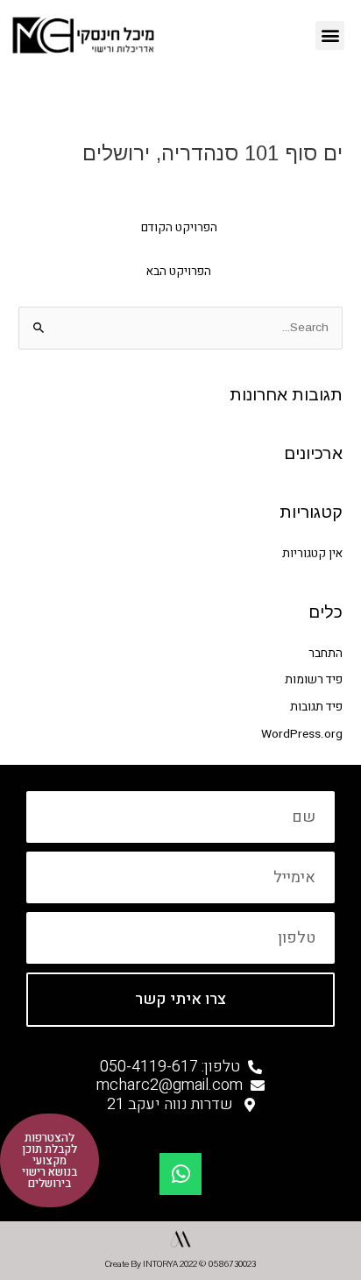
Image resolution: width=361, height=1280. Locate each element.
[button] (329, 35)
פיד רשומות (314, 680)
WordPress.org (302, 734)
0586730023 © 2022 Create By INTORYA (180, 1264)
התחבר (325, 653)
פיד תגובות (316, 707)
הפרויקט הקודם (179, 228)
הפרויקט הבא (178, 271)
